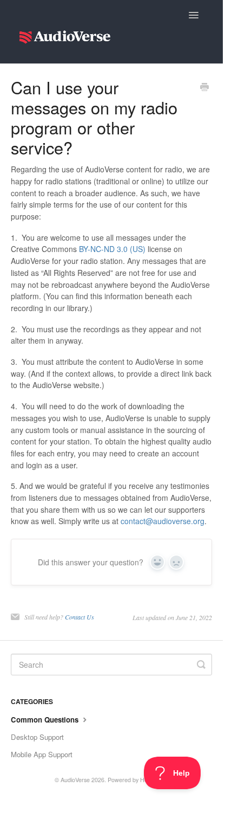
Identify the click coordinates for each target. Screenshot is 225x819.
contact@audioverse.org (162, 520)
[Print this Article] (204, 88)
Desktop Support (37, 737)
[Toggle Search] (201, 664)
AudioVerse (75, 780)
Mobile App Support (41, 754)
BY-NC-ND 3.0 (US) (112, 248)
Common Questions (46, 719)
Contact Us (79, 616)
